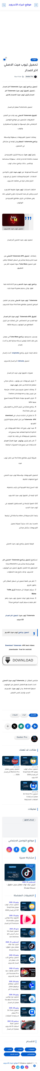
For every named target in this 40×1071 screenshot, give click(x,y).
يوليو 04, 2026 (14, 981)
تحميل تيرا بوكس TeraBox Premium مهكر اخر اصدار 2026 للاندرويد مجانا (12, 1000)
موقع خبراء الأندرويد (20, 5)
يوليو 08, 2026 (14, 1008)
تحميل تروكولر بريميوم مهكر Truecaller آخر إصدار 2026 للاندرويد (13, 987)
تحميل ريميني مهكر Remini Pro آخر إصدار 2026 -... (11, 772)
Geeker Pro (29, 76)
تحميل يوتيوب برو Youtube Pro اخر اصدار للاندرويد (12, 973)
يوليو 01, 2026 (14, 968)
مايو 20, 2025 (14, 929)
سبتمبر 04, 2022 (13, 1021)
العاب (10, 1049)
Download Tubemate (13, 646)
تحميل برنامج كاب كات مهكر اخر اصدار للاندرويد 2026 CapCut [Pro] (12, 961)
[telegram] (23, 849)
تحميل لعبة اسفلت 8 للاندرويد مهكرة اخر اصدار (12, 1026)
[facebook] (16, 849)
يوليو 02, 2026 (14, 955)
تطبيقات (15, 715)
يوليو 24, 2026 (14, 902)
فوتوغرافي (31, 1054)
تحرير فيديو (14, 1054)
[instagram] (9, 849)
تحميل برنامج (23, 633)
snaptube (15, 353)
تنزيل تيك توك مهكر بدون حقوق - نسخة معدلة (20, 886)
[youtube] (31, 849)
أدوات (34, 59)
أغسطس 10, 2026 (28, 882)
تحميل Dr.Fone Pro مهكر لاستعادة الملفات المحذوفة (30, 797)
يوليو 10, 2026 (14, 916)
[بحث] (4, 5)
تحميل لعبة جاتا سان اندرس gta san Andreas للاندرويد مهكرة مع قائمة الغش (12, 935)
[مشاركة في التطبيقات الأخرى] (8, 726)
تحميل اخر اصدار (11, 616)
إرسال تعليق (29, 820)
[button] (28, 726)
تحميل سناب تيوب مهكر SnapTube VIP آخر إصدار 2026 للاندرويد (30, 773)
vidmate (21, 361)
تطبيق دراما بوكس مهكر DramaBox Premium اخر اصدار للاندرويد (12, 921)
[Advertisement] (20, 34)
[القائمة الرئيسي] (36, 5)
